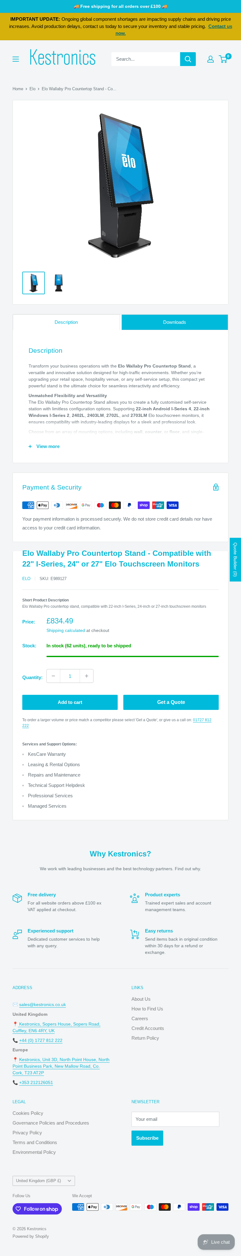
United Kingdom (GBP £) (38, 1180)
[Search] (188, 59)
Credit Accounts (147, 1028)
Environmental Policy (34, 1152)
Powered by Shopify (31, 1236)
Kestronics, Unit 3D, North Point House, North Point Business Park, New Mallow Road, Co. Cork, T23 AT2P (61, 1066)
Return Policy (145, 1038)
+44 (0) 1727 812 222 (40, 1040)
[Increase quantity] (86, 676)
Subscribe (147, 1138)
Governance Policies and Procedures (51, 1123)
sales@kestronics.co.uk (42, 1004)
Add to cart (70, 702)
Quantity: (32, 677)
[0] (223, 59)
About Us (141, 999)
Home (18, 88)
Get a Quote (171, 702)
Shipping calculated (65, 630)
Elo (32, 88)
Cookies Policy (28, 1113)
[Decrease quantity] (53, 676)
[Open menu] (16, 59)
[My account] (210, 59)
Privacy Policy (27, 1132)
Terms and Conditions (35, 1142)
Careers (139, 1018)
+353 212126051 (36, 1082)
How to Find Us (147, 1008)
